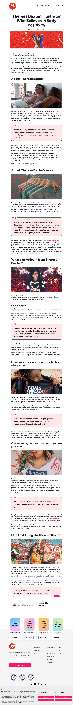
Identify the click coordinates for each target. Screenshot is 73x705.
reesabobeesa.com (52, 240)
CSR (60, 650)
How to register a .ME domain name (50, 649)
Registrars (43, 5)
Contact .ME (60, 5)
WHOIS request (50, 653)
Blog (37, 5)
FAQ (60, 653)
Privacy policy (32, 688)
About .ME (51, 5)
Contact (61, 656)
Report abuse (50, 656)
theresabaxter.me (46, 54)
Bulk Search (49, 662)
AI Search (49, 659)
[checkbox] (39, 692)
